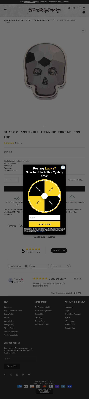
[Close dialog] (63, 167)
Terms (44, 231)
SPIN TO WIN (44, 224)
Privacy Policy (39, 231)
